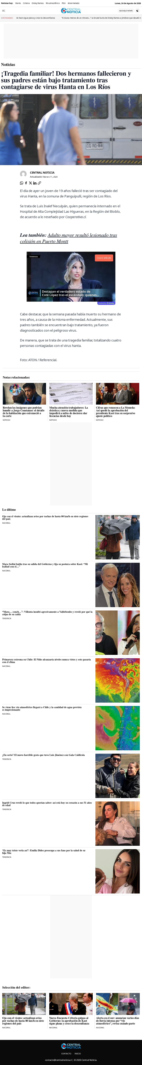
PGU (64, 3)
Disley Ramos (38, 3)
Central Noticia (42, 172)
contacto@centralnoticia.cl (58, 1060)
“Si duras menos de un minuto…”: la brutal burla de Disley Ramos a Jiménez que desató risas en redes (69, 18)
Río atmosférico (53, 3)
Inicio (78, 1053)
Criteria (26, 3)
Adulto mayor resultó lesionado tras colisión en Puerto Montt (68, 237)
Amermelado (73, 3)
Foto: (24, 360)
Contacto (66, 1053)
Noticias (8, 64)
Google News (126, 10)
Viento (18, 3)
